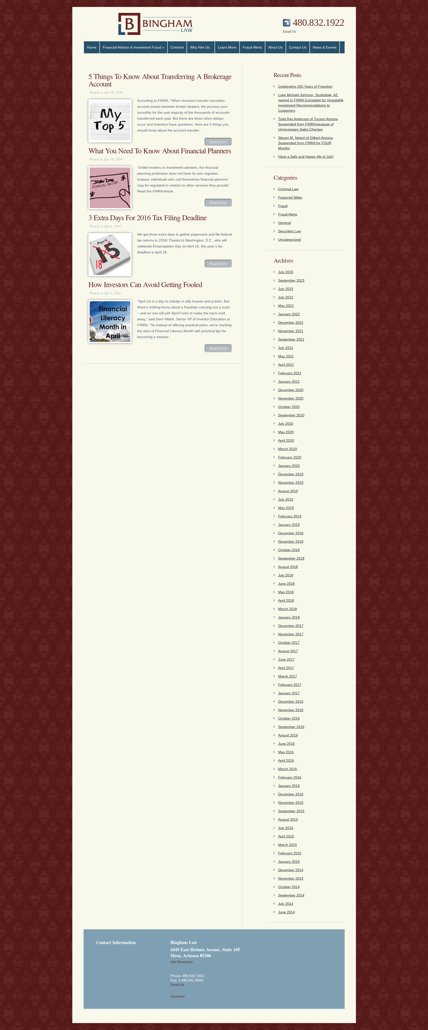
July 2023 (285, 289)
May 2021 (286, 356)
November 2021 (290, 331)
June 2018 (286, 584)
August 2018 (288, 567)
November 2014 (290, 878)
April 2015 (286, 836)
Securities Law (289, 231)
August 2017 (288, 651)
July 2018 (285, 575)
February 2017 (289, 685)
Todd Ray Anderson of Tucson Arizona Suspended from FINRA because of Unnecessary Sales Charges (308, 124)
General (284, 223)
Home (91, 47)
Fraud (283, 206)
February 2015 (289, 853)
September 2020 (291, 415)
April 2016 (286, 760)
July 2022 (285, 297)
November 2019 (290, 483)
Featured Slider (290, 197)
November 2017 (290, 634)
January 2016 (289, 786)
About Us (275, 47)
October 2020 (289, 407)
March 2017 (287, 676)
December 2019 (290, 474)
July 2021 (285, 348)
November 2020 (290, 398)
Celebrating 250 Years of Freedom (305, 86)
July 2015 (285, 828)
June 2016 (286, 744)
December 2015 (290, 794)
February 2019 (289, 516)
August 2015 (288, 819)
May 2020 (286, 432)
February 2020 (289, 457)
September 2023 (291, 280)
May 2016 (286, 752)
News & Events (324, 47)
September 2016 (291, 727)
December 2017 (290, 626)
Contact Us (297, 47)
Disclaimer (177, 996)
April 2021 (286, 365)
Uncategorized (289, 240)
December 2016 (290, 702)
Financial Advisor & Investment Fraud (133, 47)
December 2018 (290, 533)
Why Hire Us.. (201, 47)
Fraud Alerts (252, 47)
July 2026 (285, 272)
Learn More (227, 47)
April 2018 (286, 600)
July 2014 (285, 904)
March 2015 (287, 845)
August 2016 (288, 735)
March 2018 (287, 609)
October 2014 (289, 887)
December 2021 (290, 323)
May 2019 (286, 508)
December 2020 (290, 390)
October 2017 (289, 643)
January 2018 (289, 617)
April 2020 (286, 440)
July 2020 (285, 424)
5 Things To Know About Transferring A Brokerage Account (159, 79)
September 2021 (291, 339)
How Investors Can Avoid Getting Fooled (145, 284)
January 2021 (289, 381)
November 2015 (290, 803)
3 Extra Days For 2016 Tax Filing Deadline (147, 217)
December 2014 (290, 870)
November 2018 (290, 541)
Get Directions (181, 962)
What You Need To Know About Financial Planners (159, 150)
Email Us (289, 31)
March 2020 (287, 449)
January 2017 (289, 693)
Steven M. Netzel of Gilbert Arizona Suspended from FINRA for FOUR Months (305, 143)
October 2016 (289, 718)
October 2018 (289, 550)
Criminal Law (288, 189)
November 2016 (290, 710)
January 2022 (289, 314)
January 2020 (289, 466)
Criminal (177, 47)
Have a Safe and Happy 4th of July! (306, 157)
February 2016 (289, 777)
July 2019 (285, 499)
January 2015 (289, 862)
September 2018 (291, 558)
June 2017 (286, 659)
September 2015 (291, 811)
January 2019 (289, 525)
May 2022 (286, 306)
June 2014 (286, 912)
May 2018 (286, 592)
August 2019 (288, 491)
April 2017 (286, 668)
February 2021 (289, 373)
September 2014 (291, 895)
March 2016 (287, 769)
